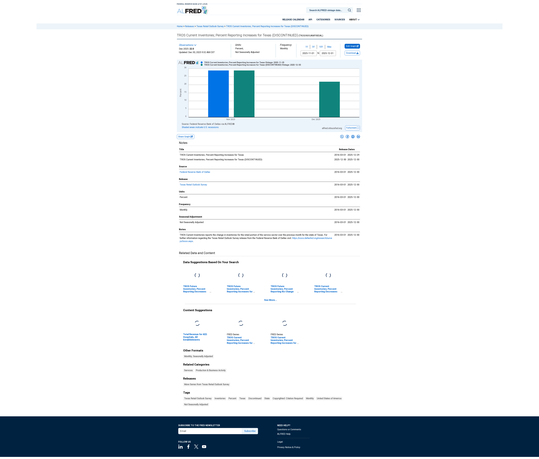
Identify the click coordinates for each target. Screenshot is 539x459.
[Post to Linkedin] (358, 136)
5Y (313, 46)
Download (351, 53)
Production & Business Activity (211, 370)
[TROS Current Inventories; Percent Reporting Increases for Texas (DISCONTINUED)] (285, 323)
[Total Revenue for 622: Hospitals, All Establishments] (197, 323)
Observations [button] (186, 45)
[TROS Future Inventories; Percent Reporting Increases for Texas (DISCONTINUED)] (241, 275)
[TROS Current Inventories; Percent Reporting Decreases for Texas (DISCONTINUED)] (328, 275)
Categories (323, 19)
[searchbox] (330, 10)
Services (188, 370)
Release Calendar (293, 19)
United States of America (329, 398)
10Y (321, 46)
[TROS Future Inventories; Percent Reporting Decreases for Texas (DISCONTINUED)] (197, 275)
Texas (242, 398)
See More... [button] (270, 300)
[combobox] (330, 10)
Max (329, 46)
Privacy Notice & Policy (288, 447)
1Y (306, 46)
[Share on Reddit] (353, 136)
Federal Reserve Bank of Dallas (195, 172)
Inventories (220, 398)
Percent (232, 398)
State (267, 398)
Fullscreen (351, 127)
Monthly (310, 398)
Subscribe (250, 431)
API (310, 19)
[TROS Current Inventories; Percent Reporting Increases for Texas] (241, 323)
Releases (189, 26)
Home (180, 26)
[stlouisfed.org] (192, 3)
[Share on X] (342, 136)
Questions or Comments (289, 429)
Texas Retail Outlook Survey (210, 26)
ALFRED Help (284, 434)
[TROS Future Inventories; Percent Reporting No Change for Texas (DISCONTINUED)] (285, 275)
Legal (280, 441)
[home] (193, 10)
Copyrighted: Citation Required (288, 398)
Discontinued (254, 398)
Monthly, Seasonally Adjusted (198, 356)
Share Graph (184, 136)
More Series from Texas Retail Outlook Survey (206, 384)
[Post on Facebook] (347, 136)
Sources (339, 19)
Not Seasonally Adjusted (196, 404)
